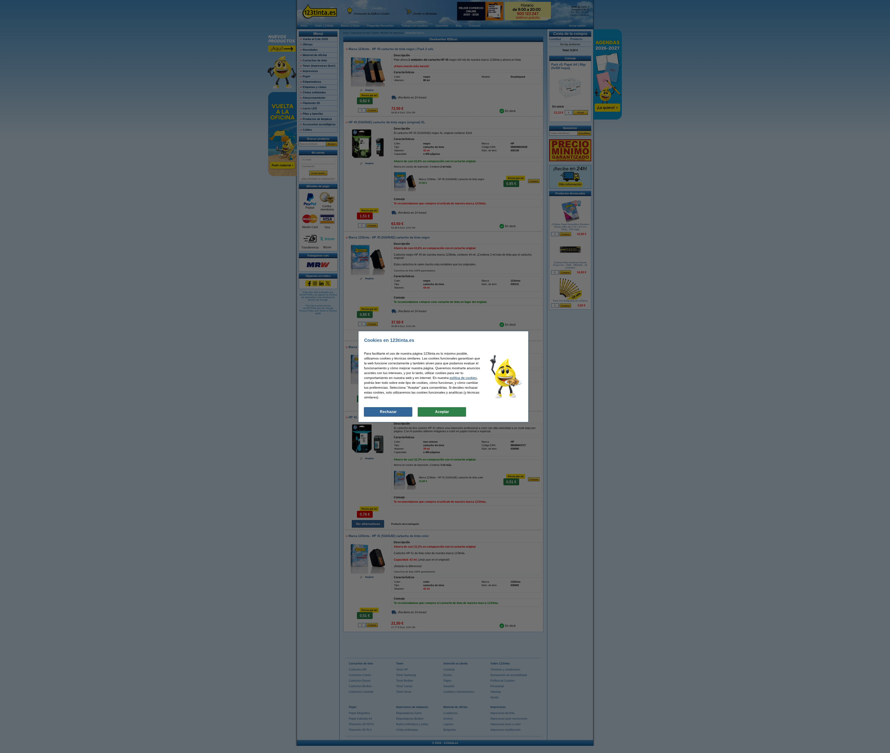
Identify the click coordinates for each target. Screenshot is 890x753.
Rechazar (388, 412)
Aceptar (442, 412)
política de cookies (463, 378)
